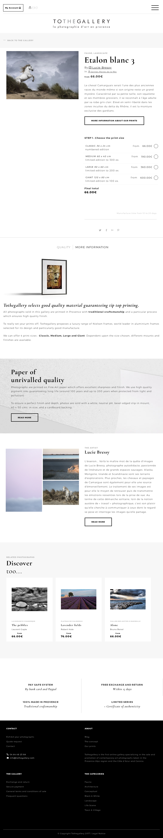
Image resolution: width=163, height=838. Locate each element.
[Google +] (112, 230)
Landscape (91, 800)
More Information (91, 247)
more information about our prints (114, 120)
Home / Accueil (81, 20)
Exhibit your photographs (20, 737)
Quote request (14, 741)
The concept (91, 741)
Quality (63, 247)
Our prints (90, 746)
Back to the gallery (20, 40)
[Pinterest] (117, 230)
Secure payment (15, 786)
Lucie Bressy (102, 67)
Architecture (91, 786)
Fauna (88, 782)
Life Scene (90, 805)
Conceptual (91, 791)
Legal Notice (98, 833)
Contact (10, 746)
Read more (24, 417)
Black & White (92, 796)
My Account (12, 8)
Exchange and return (18, 782)
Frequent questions (17, 796)
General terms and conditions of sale (26, 791)
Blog (87, 737)
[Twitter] (99, 230)
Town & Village (93, 810)
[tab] (64, 247)
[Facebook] (106, 230)
